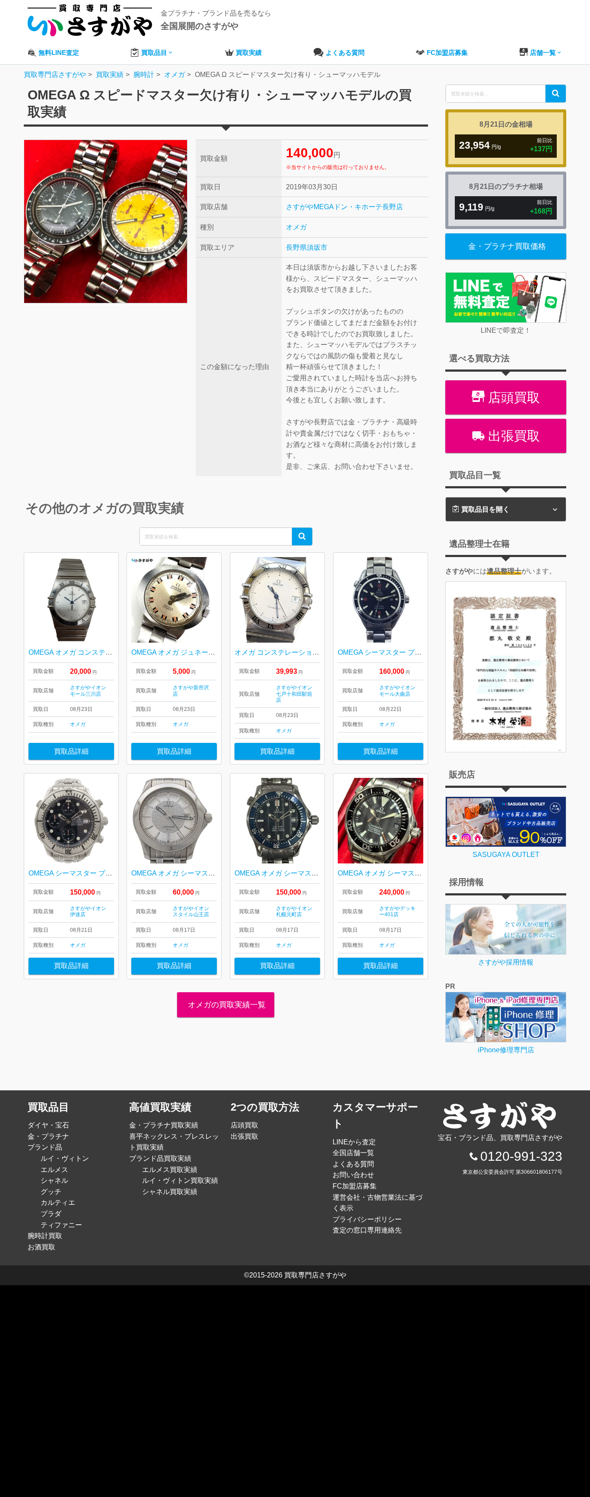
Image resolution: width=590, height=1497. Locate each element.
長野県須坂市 (306, 247)
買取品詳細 (71, 751)
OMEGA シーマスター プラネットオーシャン (407, 652)
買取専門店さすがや (315, 1275)
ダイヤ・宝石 (48, 1125)
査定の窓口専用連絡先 (367, 1230)
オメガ (296, 227)
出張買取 (512, 436)
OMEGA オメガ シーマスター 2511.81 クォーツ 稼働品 (215, 873)
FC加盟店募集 (355, 1186)
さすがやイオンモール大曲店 (397, 691)
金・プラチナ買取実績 (163, 1125)
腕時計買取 (45, 1235)
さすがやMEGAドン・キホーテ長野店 (344, 206)
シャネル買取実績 (169, 1191)
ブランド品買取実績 (160, 1158)
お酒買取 (41, 1247)
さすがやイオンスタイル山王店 (191, 911)
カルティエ (58, 1202)
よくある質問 (353, 1164)
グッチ (51, 1191)
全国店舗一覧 (353, 1152)
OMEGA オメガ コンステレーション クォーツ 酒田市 (110, 652)
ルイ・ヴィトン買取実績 (180, 1180)
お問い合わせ (353, 1174)
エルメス (54, 1169)
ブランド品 (45, 1147)
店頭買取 (512, 397)
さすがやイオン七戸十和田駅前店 (294, 694)
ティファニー (61, 1225)
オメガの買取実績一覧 (226, 1004)
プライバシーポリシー (367, 1219)
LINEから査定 (354, 1142)
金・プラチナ (48, 1136)
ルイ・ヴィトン (65, 1158)
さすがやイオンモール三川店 (88, 691)
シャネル (54, 1180)
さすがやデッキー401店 (397, 911)
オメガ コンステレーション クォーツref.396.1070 (311, 652)
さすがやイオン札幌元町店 (294, 911)
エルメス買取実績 (169, 1169)
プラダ (51, 1213)
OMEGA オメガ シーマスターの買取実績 (400, 873)
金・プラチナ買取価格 (507, 246)
